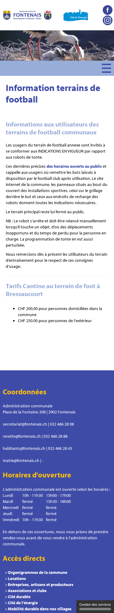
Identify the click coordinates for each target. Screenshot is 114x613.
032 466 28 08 (62, 424)
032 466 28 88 (55, 436)
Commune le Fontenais (27, 15)
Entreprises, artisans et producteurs (40, 584)
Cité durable (19, 596)
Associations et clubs (27, 590)
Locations (17, 578)
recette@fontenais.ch (22, 436)
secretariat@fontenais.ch (25, 424)
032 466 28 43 (60, 448)
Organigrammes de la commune (37, 572)
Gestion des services (95, 604)
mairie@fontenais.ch (21, 460)
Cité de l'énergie (23, 602)
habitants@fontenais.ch (24, 448)
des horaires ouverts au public (74, 166)
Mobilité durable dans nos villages (39, 608)
